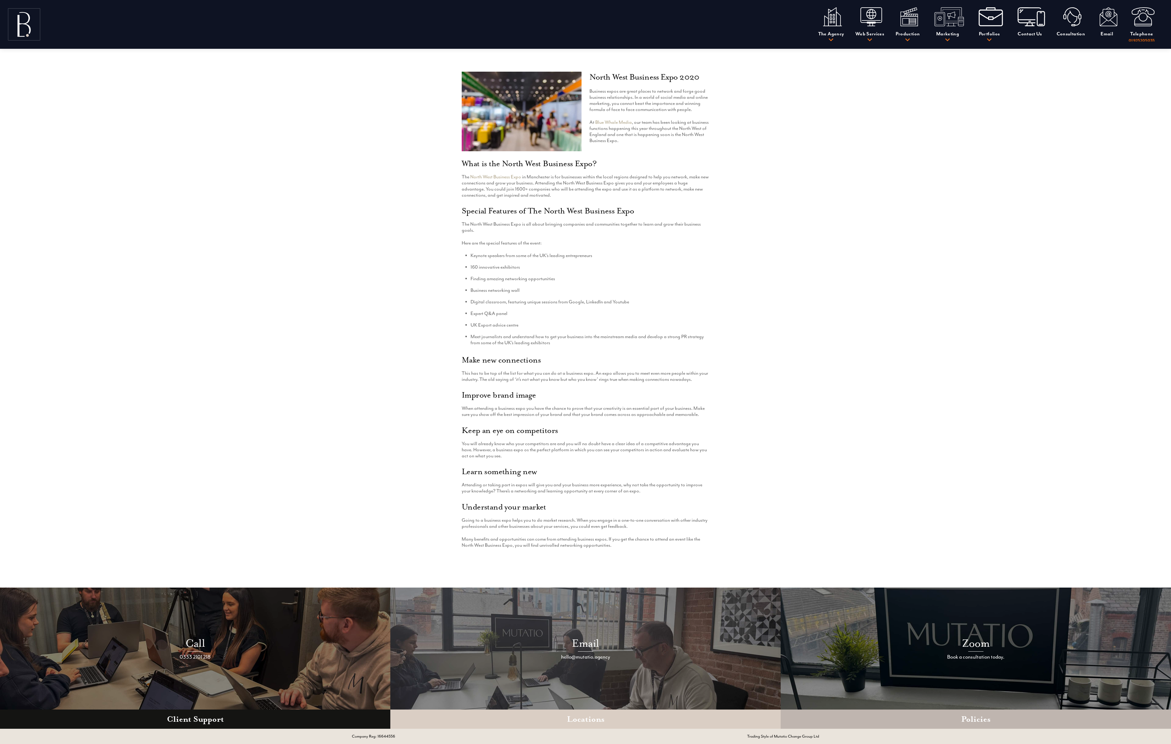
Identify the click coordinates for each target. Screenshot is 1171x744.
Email (585, 643)
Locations (585, 719)
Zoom (976, 643)
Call (195, 643)
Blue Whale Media (613, 122)
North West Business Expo (495, 177)
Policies (975, 719)
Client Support (195, 719)
